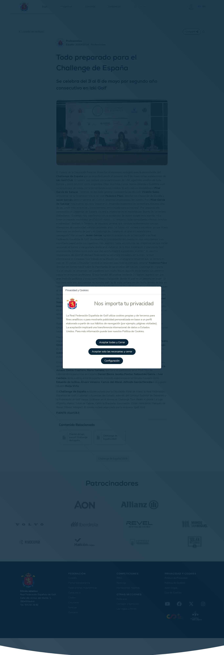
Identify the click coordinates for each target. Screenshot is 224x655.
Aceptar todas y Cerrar (112, 342)
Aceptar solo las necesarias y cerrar (112, 351)
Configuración (112, 361)
